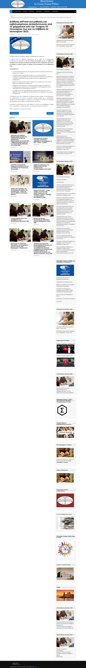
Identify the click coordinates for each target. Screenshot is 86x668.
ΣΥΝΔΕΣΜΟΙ (46, 11)
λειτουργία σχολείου (35, 34)
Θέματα (58, 655)
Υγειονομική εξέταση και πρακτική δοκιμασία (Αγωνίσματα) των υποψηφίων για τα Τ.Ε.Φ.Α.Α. (65, 237)
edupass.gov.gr (19, 96)
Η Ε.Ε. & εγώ (59, 301)
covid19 (22, 34)
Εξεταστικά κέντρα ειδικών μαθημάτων (65, 392)
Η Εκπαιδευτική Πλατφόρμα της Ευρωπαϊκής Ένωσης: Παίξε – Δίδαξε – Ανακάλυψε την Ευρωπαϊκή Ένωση (64, 290)
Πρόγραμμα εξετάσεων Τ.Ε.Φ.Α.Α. (63, 391)
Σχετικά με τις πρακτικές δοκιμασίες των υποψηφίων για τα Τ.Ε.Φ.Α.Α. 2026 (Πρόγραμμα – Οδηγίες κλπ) (19, 246)
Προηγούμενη (15, 113)
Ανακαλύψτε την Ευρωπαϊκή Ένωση (64, 282)
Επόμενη (49, 113)
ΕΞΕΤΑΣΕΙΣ (31, 11)
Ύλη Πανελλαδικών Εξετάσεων (63, 69)
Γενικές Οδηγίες (60, 182)
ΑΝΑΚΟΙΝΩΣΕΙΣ (27, 34)
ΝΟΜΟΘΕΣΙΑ (39, 11)
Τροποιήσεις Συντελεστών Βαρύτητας (65, 628)
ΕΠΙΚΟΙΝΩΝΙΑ (55, 11)
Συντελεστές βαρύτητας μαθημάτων (64, 626)
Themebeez (36, 666)
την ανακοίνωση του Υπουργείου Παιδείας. (22, 108)
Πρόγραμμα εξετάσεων (61, 179)
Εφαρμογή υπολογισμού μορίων (63, 652)
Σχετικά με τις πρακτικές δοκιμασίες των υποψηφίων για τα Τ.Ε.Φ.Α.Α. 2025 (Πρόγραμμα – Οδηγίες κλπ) (65, 243)
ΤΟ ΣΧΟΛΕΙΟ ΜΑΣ (17, 11)
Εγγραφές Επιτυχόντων (61, 649)
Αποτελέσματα (59, 650)
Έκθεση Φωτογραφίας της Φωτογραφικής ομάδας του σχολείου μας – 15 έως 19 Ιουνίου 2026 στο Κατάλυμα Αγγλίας (19, 191)
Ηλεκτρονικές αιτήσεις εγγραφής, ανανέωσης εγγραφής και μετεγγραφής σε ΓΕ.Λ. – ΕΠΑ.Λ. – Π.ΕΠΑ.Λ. (43, 140)
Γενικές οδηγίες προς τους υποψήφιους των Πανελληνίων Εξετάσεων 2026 (20, 220)
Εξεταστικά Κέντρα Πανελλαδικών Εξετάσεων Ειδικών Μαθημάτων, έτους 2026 (42, 220)
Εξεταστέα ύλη (59, 625)
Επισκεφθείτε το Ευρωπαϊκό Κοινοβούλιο (65, 298)
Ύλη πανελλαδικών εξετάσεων (63, 388)
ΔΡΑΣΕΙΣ (25, 11)
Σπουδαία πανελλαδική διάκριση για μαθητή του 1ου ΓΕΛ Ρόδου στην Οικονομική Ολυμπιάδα (20, 167)
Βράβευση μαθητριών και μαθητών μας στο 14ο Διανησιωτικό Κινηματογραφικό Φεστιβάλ (42, 167)
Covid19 (19, 34)
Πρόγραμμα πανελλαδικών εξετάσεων (64, 622)
